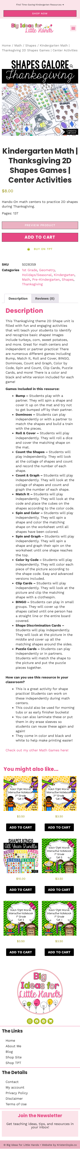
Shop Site (14, 1057)
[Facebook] (37, 1021)
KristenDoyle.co (67, 1144)
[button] (73, 28)
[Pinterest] (44, 1021)
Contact (12, 1082)
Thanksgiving (32, 284)
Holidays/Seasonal (37, 275)
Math (18, 45)
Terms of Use (16, 1104)
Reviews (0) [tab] (45, 298)
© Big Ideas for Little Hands (21, 1144)
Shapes (30, 45)
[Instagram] (30, 1021)
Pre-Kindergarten (46, 279)
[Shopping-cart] (50, 1021)
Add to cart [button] (20, 827)
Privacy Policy (17, 1093)
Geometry (47, 270)
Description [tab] (18, 298)
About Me (13, 1046)
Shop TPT (13, 1063)
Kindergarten (64, 275)
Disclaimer (14, 1098)
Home (6, 45)
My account (15, 1087)
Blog (9, 1052)
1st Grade (29, 270)
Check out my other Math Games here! (37, 750)
